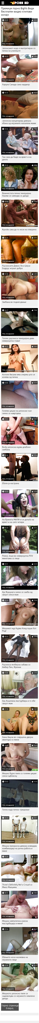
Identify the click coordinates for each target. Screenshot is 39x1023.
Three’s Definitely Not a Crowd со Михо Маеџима (17, 885)
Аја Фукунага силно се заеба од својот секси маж (17, 593)
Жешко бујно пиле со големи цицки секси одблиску (19, 774)
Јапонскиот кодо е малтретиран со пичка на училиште (18, 49)
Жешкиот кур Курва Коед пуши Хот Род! (19, 629)
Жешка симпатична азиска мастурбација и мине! (15, 922)
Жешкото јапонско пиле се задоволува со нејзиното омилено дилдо (18, 996)
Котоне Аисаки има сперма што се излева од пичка (18, 375)
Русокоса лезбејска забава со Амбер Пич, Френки (16, 665)
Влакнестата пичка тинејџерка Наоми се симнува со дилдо (16, 194)
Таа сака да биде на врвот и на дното (16, 158)
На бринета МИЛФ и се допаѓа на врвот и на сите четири (18, 520)
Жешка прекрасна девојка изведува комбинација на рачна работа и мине (19, 848)
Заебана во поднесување (14, 302)
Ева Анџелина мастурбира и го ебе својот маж (18, 702)
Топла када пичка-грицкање (15, 809)
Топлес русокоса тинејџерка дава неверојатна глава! (18, 339)
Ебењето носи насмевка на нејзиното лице (15, 958)
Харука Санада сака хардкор (16, 84)
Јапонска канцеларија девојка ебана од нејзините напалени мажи (19, 122)
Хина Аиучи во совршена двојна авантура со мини (17, 738)
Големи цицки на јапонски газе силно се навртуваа (17, 412)
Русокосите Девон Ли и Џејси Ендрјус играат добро (16, 267)
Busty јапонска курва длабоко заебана (16, 448)
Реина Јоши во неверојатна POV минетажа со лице (17, 557)
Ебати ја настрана (10, 483)
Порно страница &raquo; (9, 1007)
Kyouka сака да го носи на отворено (19, 229)
